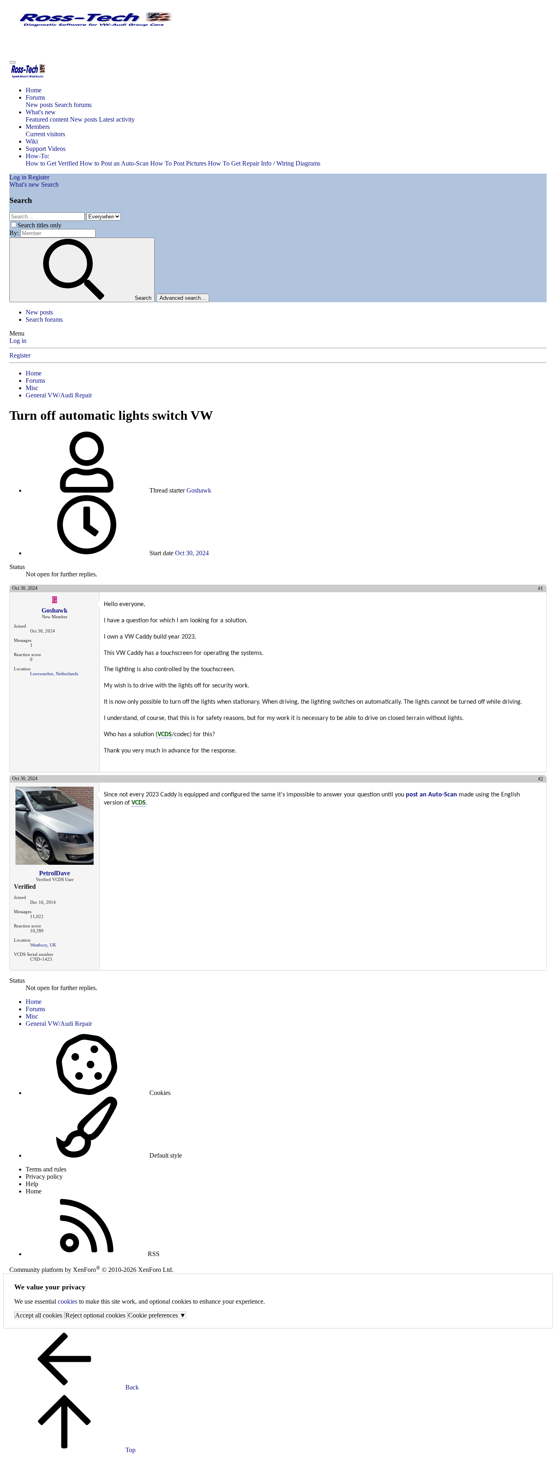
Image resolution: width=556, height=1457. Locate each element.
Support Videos (46, 148)
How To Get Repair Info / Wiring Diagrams (264, 163)
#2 (540, 779)
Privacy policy (44, 1176)
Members (38, 126)
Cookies (159, 1092)
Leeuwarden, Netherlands (54, 673)
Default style (165, 1155)
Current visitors (45, 134)
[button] (37, 156)
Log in (17, 340)
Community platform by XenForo (91, 1269)
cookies (67, 1301)
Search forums (73, 104)
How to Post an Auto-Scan (114, 163)
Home (34, 90)
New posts (39, 104)
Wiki (32, 141)
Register (20, 355)
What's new (41, 112)
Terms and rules (46, 1169)
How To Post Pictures (178, 163)
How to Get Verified (52, 163)
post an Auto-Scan (431, 795)
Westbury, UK (43, 944)
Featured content (47, 119)
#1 (540, 588)
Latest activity (117, 119)
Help (32, 1183)
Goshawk (198, 490)
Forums (35, 97)
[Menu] (12, 62)
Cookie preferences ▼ (157, 1315)
